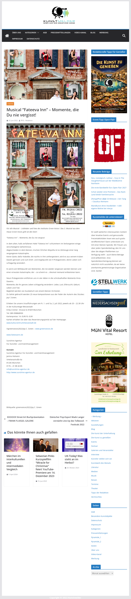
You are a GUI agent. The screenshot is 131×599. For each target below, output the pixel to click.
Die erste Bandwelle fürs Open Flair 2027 (108, 187)
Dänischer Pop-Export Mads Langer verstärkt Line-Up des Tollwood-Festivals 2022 (67, 421)
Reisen (94, 480)
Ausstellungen (97, 425)
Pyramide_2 (96, 541)
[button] (37, 32)
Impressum (17, 38)
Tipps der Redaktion (99, 492)
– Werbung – (96, 416)
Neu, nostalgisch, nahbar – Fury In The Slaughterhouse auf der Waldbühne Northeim (107, 181)
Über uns (16, 32)
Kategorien (30, 32)
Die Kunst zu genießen (101, 437)
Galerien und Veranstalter (102, 450)
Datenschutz (33, 38)
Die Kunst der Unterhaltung (103, 433)
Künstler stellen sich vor (101, 459)
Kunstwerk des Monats (101, 463)
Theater (10, 104)
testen (94, 546)
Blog (92, 32)
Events (94, 442)
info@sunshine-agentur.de (18, 369)
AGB (45, 32)
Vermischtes (96, 497)
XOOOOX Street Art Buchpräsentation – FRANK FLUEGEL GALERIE (25, 419)
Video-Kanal (80, 32)
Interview (95, 454)
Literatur (95, 467)
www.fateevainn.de (15, 335)
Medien (94, 471)
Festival (94, 446)
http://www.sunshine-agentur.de (21, 372)
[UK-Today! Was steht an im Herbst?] (74, 440)
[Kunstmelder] (7, 36)
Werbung (103, 32)
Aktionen (95, 420)
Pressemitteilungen (60, 32)
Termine (94, 484)
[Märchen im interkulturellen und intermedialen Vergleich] (16, 440)
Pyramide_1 (96, 537)
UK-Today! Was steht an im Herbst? (74, 459)
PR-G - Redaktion (26, 120)
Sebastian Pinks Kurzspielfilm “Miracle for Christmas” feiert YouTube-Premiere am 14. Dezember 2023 (45, 466)
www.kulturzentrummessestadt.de (21, 323)
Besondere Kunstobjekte (101, 516)
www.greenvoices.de (44, 328)
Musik (93, 475)
